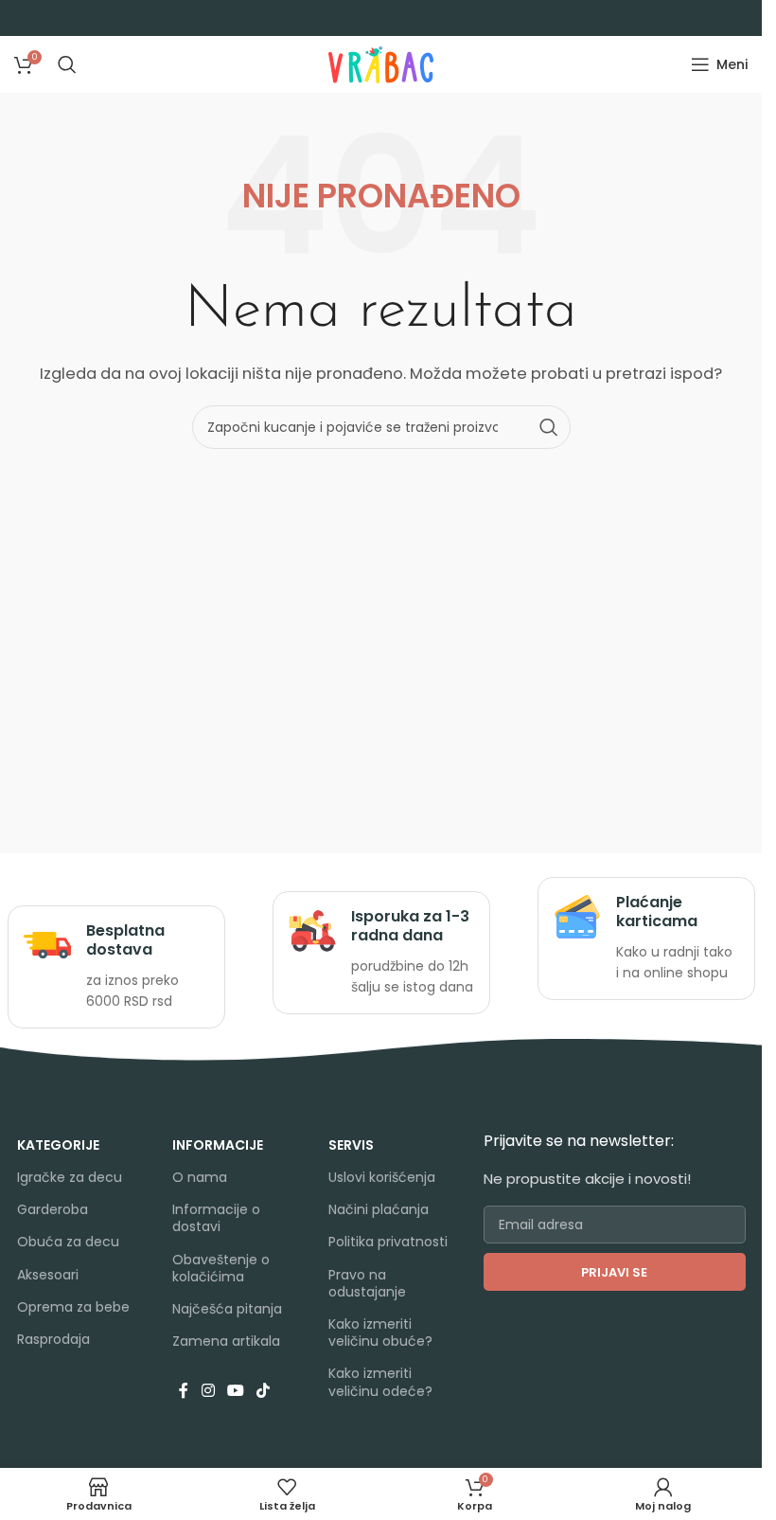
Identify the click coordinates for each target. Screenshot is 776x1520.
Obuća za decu (68, 1241)
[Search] (67, 64)
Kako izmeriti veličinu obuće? (380, 1332)
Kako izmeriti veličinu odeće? (380, 1382)
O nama (199, 1177)
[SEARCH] (549, 427)
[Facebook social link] (183, 1390)
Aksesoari (48, 1274)
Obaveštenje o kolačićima (221, 1268)
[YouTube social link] (235, 1390)
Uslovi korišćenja (381, 1177)
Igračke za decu (69, 1177)
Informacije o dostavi (216, 1218)
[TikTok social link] (263, 1390)
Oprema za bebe (73, 1306)
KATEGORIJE (58, 1145)
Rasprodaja (53, 1339)
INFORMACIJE (217, 1145)
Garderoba (52, 1209)
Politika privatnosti (388, 1241)
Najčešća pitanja (227, 1308)
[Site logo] (380, 63)
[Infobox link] (116, 966)
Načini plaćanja (378, 1209)
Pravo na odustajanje (367, 1283)
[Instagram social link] (207, 1390)
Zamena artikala (226, 1341)
